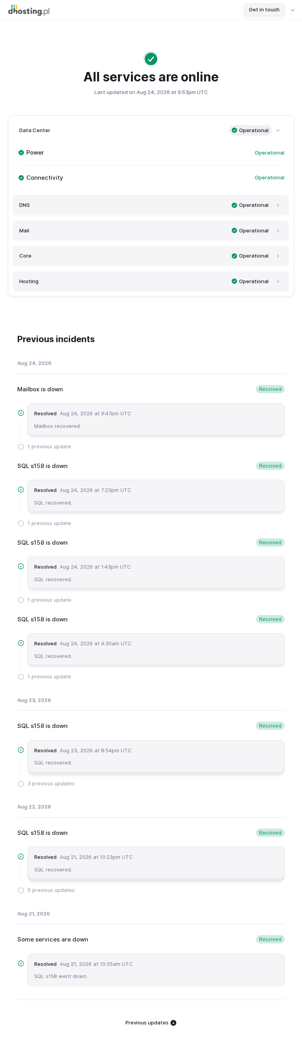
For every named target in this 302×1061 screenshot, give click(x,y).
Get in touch (264, 9)
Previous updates (147, 1022)
